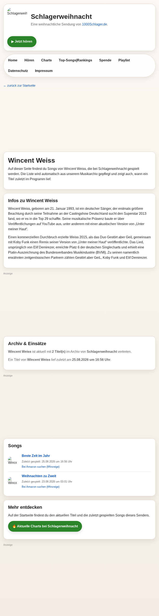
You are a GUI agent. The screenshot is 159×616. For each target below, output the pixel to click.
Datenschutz (18, 71)
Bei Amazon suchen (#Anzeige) (40, 466)
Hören (29, 60)
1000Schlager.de (94, 24)
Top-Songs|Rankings (75, 60)
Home (12, 60)
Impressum (44, 71)
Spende (105, 60)
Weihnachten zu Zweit (39, 476)
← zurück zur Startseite (19, 85)
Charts (46, 60)
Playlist (124, 60)
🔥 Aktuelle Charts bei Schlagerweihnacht (45, 526)
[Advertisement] (79, 120)
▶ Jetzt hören (21, 41)
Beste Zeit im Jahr (36, 456)
